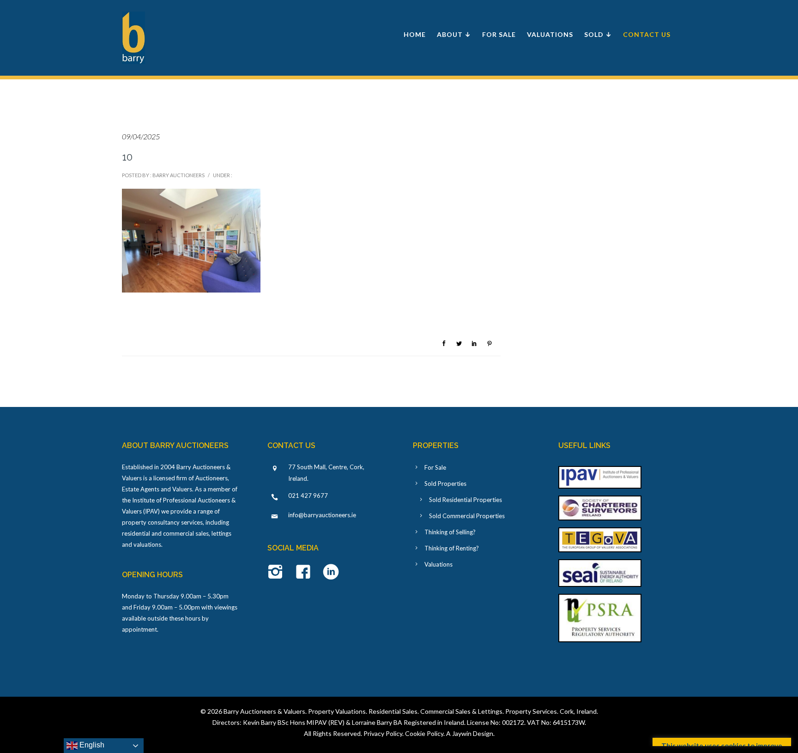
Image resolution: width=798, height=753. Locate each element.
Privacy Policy (382, 733)
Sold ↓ (598, 34)
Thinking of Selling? (450, 532)
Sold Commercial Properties (467, 516)
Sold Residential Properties (465, 499)
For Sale (499, 34)
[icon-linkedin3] (331, 572)
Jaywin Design (472, 733)
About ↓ (454, 34)
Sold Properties (445, 483)
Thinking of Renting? (451, 548)
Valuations (550, 34)
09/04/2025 (141, 136)
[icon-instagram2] (277, 572)
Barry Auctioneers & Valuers (264, 711)
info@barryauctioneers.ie (322, 515)
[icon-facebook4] (305, 572)
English (91, 745)
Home (415, 34)
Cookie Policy (424, 733)
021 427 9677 (308, 495)
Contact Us (647, 34)
